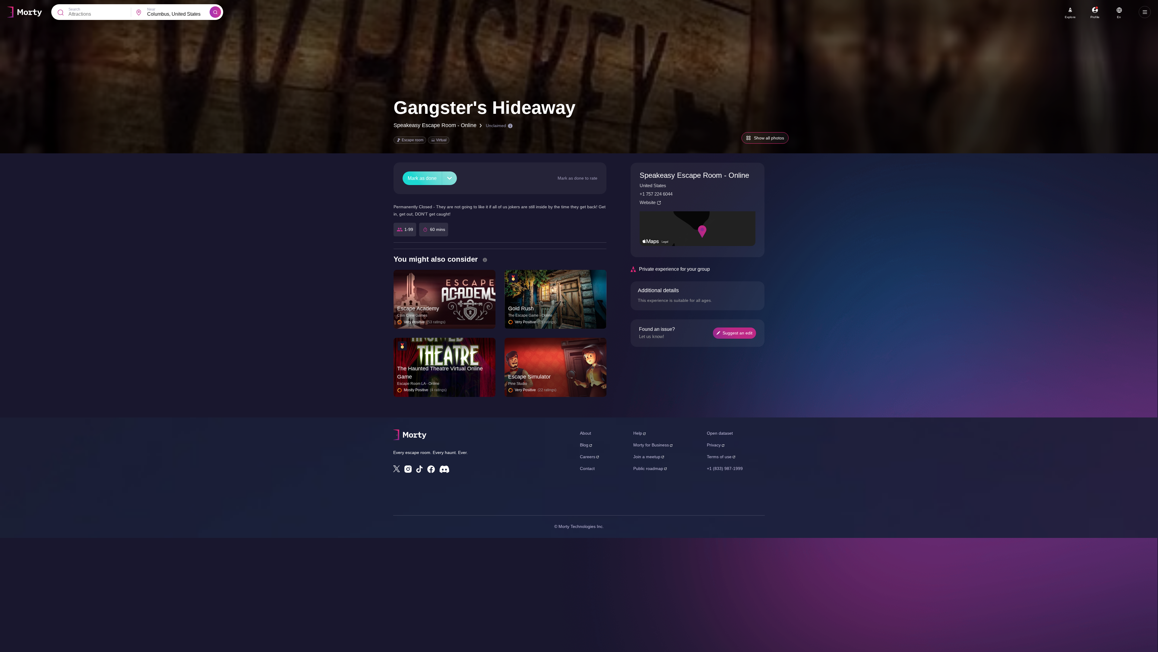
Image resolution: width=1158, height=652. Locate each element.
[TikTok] (419, 469)
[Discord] (444, 469)
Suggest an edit (737, 333)
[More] (449, 178)
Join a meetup (646, 456)
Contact (587, 468)
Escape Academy (418, 308)
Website (648, 202)
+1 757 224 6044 (656, 194)
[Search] (215, 12)
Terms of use (719, 456)
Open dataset (720, 433)
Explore (1070, 17)
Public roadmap (648, 468)
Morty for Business (651, 445)
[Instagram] (408, 469)
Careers (587, 456)
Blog (584, 445)
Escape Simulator (529, 377)
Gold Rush (521, 308)
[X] (396, 468)
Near (151, 9)
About (585, 433)
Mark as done (422, 178)
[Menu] (1145, 12)
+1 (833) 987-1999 (725, 468)
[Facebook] (431, 469)
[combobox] (178, 14)
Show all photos (769, 138)
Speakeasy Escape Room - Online (435, 125)
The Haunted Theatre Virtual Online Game (440, 373)
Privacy (714, 445)
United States (653, 185)
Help (637, 433)
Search (74, 9)
